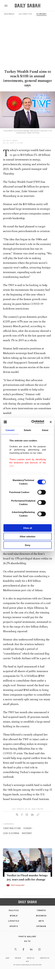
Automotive (25, 14)
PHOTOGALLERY (17, 885)
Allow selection (27, 536)
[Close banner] (51, 422)
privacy (18, 958)
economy (27, 828)
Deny (27, 545)
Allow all (27, 528)
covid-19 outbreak (11, 833)
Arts (41, 921)
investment (27, 833)
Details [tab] (27, 430)
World (14, 915)
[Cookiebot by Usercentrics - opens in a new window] (32, 422)
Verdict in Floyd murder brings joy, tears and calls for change (27, 877)
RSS (27, 961)
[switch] (41, 492)
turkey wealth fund (12, 828)
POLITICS (14, 910)
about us (30, 958)
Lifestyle (13, 921)
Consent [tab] (10, 430)
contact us (44, 958)
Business (9, 14)
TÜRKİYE (41, 910)
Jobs (7, 958)
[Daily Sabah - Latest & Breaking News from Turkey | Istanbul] (27, 5)
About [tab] (45, 430)
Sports (14, 926)
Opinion (41, 926)
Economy (42, 14)
